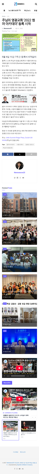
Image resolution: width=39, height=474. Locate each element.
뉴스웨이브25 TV (14, 10)
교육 (8, 16)
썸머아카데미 (10, 144)
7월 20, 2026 (7, 351)
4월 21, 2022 (19, 28)
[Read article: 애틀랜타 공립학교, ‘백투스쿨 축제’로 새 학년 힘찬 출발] (19, 259)
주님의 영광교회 (7, 148)
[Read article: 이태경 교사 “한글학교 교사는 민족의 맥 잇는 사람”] (19, 341)
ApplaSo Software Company (24, 465)
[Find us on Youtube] (19, 469)
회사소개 (22, 452)
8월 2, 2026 (7, 269)
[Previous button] (32, 417)
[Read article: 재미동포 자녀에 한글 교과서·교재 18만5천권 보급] (19, 314)
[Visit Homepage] (19, 4)
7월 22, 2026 (7, 324)
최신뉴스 (27, 10)
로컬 (35, 10)
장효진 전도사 (30, 144)
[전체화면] (34, 376)
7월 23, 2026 (7, 297)
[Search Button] (36, 4)
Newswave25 (8, 28)
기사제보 (15, 452)
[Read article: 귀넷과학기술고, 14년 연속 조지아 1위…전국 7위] (19, 205)
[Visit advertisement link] (19, 98)
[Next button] (35, 417)
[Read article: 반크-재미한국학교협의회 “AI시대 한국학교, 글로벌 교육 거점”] (19, 286)
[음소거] (31, 376)
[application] (19, 368)
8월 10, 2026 (7, 242)
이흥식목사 (20, 144)
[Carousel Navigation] (34, 417)
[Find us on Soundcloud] (23, 469)
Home (3, 16)
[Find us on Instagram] (17, 469)
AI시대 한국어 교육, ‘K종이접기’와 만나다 (19, 239)
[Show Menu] (3, 4)
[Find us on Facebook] (14, 469)
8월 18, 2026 (7, 215)
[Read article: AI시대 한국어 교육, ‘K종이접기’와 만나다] (19, 232)
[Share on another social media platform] (31, 154)
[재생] (5, 376)
